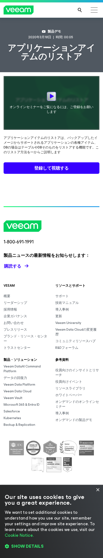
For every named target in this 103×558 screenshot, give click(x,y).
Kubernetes (12, 418)
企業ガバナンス (15, 316)
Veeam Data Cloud (17, 391)
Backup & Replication (19, 424)
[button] (51, 546)
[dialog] (51, 521)
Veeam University (68, 323)
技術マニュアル (67, 303)
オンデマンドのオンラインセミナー (77, 404)
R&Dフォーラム (66, 347)
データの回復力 (15, 378)
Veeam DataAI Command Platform (22, 369)
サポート (62, 296)
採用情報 (10, 309)
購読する (12, 266)
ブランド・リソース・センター (25, 339)
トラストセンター (17, 347)
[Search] (79, 10)
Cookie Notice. (19, 535)
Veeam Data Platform (19, 384)
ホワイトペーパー (68, 395)
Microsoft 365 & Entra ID (22, 404)
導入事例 (62, 309)
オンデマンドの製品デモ (73, 420)
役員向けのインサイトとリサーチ (77, 372)
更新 (58, 316)
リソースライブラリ (70, 388)
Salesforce (12, 411)
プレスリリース (15, 329)
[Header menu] (94, 10)
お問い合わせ (14, 323)
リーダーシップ (15, 303)
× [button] (97, 490)
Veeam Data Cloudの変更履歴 (76, 332)
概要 (7, 296)
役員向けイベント (68, 381)
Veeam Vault (13, 398)
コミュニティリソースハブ (75, 341)
